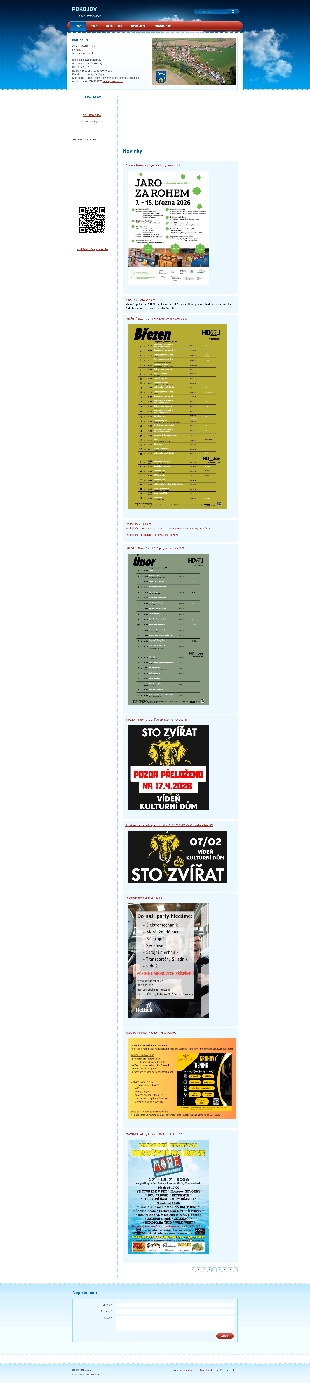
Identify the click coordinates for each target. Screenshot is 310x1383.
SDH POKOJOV (92, 115)
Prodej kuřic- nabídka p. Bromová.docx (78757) (151, 534)
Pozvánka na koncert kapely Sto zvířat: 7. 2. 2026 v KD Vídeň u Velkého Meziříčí (169, 825)
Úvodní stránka (184, 1370)
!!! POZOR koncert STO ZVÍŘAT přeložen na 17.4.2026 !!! (156, 719)
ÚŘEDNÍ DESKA (92, 97)
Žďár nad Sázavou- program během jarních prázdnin (154, 165)
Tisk (232, 1370)
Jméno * (107, 1304)
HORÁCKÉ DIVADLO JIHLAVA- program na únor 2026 (154, 548)
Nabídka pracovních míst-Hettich (143, 897)
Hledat (233, 11)
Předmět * (106, 1311)
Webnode (95, 1374)
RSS (221, 1370)
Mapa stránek (205, 1370)
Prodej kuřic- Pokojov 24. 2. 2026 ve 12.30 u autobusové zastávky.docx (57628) (169, 528)
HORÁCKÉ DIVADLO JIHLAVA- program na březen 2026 (156, 318)
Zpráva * (107, 1318)
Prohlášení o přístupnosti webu (92, 249)
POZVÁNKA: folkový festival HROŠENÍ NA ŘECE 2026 (154, 1134)
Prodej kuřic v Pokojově (138, 523)
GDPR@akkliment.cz (113, 81)
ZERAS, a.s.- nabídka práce (140, 300)
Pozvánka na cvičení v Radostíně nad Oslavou (150, 1032)
